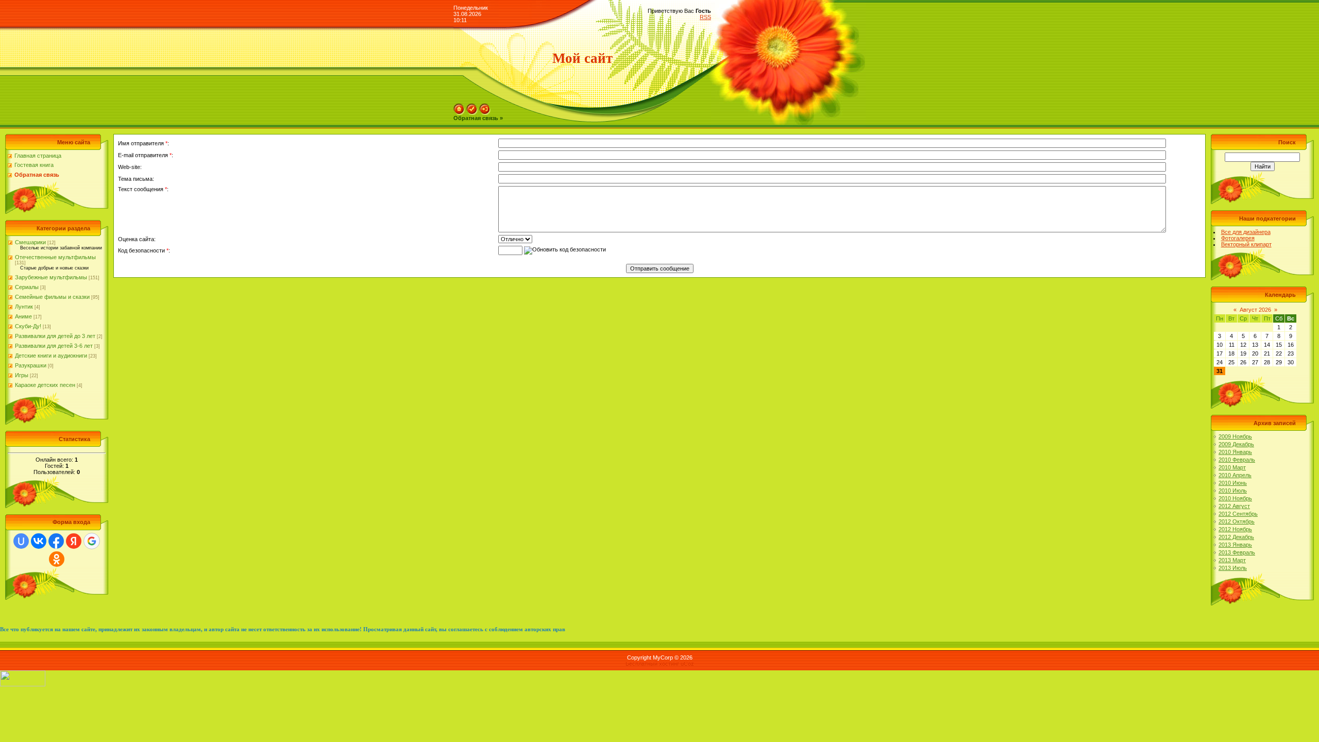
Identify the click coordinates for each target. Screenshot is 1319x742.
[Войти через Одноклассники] (56, 559)
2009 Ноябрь (1235, 436)
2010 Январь (1235, 452)
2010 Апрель (1235, 475)
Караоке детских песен (45, 385)
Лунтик (24, 306)
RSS (705, 17)
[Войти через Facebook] (56, 541)
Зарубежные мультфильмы (51, 277)
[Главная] (459, 107)
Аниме (23, 316)
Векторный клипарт (1246, 244)
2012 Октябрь (1237, 521)
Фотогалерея (1238, 238)
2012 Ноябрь (1235, 529)
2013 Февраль (1237, 552)
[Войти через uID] (21, 541)
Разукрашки (30, 365)
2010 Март (1232, 467)
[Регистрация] (472, 107)
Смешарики (30, 242)
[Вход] (485, 107)
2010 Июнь (1233, 483)
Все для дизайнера (1246, 232)
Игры (21, 375)
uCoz (687, 664)
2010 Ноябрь (1235, 498)
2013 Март (1232, 560)
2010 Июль (1233, 490)
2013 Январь (1235, 545)
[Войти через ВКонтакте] (38, 541)
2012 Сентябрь (1238, 514)
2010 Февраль (1237, 460)
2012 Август (1234, 506)
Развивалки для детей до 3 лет (55, 336)
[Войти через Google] (91, 541)
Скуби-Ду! (28, 326)
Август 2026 (1255, 310)
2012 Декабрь (1236, 537)
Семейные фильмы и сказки (52, 297)
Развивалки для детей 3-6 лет (54, 346)
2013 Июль (1233, 568)
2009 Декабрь (1236, 444)
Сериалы (27, 287)
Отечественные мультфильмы (55, 257)
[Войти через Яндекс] (73, 541)
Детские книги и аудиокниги (51, 355)
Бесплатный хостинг (652, 664)
